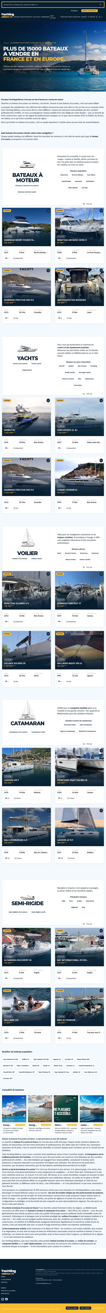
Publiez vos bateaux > (89, 10)
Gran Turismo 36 (44, 1072)
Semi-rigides (53, 17)
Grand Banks (66, 181)
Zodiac (79, 901)
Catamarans (45, 17)
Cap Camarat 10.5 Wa (41, 1059)
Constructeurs (65, 17)
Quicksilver (90, 181)
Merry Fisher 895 (83, 1059)
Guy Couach (82, 366)
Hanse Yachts (71, 559)
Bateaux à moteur (20, 17)
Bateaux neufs (39, 1278)
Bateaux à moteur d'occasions (27, 186)
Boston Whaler (77, 175)
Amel (59, 553)
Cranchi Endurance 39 (26, 1072)
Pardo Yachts (70, 372)
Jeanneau (78, 181)
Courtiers (76, 17)
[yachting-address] (7, 15)
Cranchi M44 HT (9, 1072)
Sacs (71, 901)
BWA (63, 901)
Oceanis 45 (69, 1059)
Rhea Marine (73, 188)
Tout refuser (85, 1308)
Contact (83, 17)
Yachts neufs (36, 364)
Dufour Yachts (85, 559)
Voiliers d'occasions (19, 559)
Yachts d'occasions (20, 364)
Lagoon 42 (57, 1059)
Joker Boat (90, 901)
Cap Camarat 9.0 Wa (10, 1059)
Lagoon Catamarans (67, 731)
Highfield (74, 907)
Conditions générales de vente (44, 1280)
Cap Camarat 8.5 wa (61, 1072)
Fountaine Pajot (70, 725)
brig (83, 907)
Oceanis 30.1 (7, 1078)
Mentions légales (57, 1280)
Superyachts (27, 370)
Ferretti (61, 366)
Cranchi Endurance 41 (86, 1066)
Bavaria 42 (71, 1066)
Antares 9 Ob (8, 1066)
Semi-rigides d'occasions (18, 912)
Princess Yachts (68, 379)
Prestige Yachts (85, 372)
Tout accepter (72, 1308)
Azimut (71, 366)
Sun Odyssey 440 (90, 1072)
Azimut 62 (76, 1072)
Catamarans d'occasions (18, 732)
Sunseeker (78, 385)
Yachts (30, 17)
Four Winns (91, 175)
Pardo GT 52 (58, 1066)
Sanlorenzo (89, 379)
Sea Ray (85, 188)
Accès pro (74, 10)
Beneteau (64, 175)
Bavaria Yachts (70, 553)
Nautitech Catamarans (87, 731)
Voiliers (36, 17)
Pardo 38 (36, 1066)
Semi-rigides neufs (38, 912)
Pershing (93, 366)
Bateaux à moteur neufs (27, 192)
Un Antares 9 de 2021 (34, 1175)
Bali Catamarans (86, 725)
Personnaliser (98, 1308)
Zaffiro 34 (25, 1059)
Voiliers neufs (36, 559)
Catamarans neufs (38, 732)
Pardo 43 (46, 1066)
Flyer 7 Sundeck (22, 1066)
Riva (79, 379)
